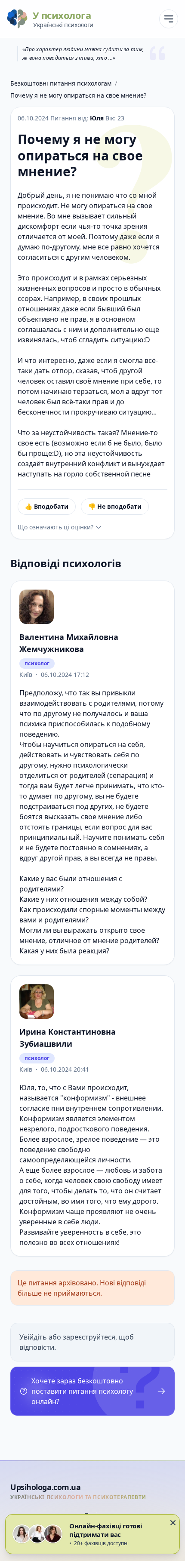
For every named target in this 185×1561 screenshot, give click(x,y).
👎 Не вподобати (115, 506)
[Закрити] (173, 1522)
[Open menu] (168, 18)
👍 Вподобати (46, 506)
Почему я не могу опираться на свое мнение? (78, 95)
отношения (97, 878)
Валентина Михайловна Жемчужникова (68, 643)
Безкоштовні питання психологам (60, 83)
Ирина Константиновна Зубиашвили (67, 1037)
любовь (118, 1170)
